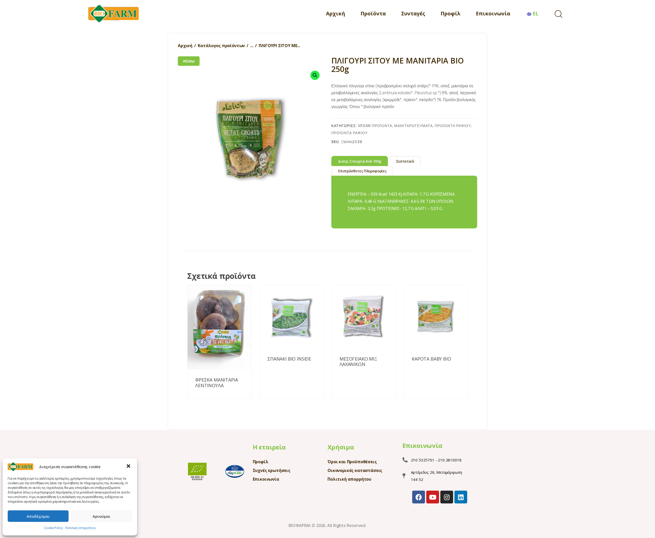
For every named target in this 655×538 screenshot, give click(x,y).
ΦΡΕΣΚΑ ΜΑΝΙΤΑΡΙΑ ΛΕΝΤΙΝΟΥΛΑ (216, 382)
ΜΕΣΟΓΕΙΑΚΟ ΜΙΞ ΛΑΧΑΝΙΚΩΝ (358, 361)
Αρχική (185, 45)
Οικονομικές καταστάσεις (355, 470)
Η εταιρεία (269, 447)
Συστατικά (405, 161)
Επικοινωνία (266, 479)
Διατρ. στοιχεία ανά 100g (359, 161)
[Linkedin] (460, 497)
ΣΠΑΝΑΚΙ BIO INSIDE (289, 359)
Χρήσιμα (341, 447)
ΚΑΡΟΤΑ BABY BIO (431, 359)
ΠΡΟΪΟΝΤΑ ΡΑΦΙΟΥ (453, 126)
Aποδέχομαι (38, 516)
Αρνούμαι (102, 516)
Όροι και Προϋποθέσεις (352, 462)
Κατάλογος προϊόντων (221, 45)
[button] (129, 466)
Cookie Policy (53, 528)
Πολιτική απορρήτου (80, 528)
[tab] (359, 161)
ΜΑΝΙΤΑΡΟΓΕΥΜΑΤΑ (413, 126)
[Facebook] (418, 497)
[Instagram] (446, 497)
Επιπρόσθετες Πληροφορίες (362, 171)
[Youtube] (432, 497)
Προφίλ (260, 462)
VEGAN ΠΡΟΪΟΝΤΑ (375, 126)
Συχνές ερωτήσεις (271, 470)
